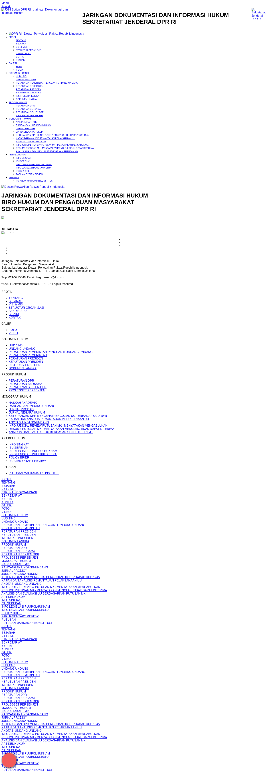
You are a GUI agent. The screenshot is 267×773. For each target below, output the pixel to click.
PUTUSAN (14, 177)
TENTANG (21, 40)
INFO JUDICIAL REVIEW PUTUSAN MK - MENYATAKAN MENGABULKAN (52, 145)
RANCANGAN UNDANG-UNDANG (33, 125)
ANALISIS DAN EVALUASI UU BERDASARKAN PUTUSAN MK (47, 151)
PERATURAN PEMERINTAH (30, 86)
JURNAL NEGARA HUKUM (29, 132)
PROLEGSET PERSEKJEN (29, 115)
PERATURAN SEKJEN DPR (30, 112)
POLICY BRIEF (23, 171)
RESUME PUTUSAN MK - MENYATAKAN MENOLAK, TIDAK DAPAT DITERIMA (55, 148)
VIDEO (19, 70)
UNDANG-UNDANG (26, 79)
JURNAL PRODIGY (25, 128)
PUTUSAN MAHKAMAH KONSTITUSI (34, 181)
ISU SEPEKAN (23, 161)
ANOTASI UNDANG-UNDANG (31, 141)
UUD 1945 (21, 76)
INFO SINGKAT (23, 158)
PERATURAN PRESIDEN (28, 89)
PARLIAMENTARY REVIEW (29, 174)
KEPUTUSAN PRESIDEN (28, 92)
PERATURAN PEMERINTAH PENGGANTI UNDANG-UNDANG (47, 83)
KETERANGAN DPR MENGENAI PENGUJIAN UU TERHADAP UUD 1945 (52, 135)
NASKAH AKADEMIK (26, 122)
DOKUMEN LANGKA (26, 99)
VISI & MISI (21, 47)
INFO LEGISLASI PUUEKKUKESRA (33, 167)
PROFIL (13, 37)
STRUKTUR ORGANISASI (29, 50)
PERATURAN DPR (25, 105)
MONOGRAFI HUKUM (20, 119)
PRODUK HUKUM (18, 102)
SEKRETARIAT (23, 53)
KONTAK (20, 60)
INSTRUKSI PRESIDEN (27, 96)
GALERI (13, 63)
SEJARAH (21, 43)
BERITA (20, 56)
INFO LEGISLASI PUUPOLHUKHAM (34, 164)
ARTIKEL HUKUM (18, 154)
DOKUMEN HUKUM (19, 73)
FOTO (19, 66)
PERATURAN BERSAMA (28, 109)
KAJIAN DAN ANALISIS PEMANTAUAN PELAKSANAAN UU (45, 138)
